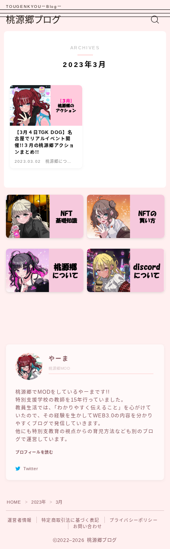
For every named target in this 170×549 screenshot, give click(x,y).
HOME (14, 502)
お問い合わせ (87, 526)
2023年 (38, 502)
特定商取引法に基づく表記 (70, 520)
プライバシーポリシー (134, 520)
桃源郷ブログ (33, 20)
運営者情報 (20, 520)
